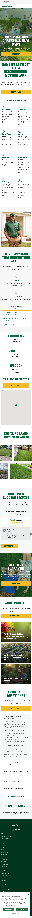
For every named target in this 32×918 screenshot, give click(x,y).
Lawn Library (4, 875)
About (3, 833)
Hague (8, 812)
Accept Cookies (8, 909)
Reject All (21, 909)
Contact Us (3, 891)
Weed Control (4, 852)
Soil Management (5, 864)
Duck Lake (4, 812)
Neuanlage (19, 812)
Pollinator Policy (5, 878)
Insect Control (4, 854)
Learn (3, 870)
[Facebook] (19, 830)
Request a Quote (5, 887)
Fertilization (3, 850)
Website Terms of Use (15, 902)
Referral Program (5, 838)
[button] (1, 534)
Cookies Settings (15, 913)
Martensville (14, 812)
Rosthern (28, 812)
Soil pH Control (4, 862)
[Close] (28, 894)
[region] (15, 905)
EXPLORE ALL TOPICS (15, 796)
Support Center (4, 880)
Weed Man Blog (5, 873)
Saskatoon (13, 813)
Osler (24, 812)
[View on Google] (4, 530)
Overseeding (4, 859)
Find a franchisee (5, 843)
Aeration (3, 857)
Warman (19, 813)
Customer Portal (5, 889)
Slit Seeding (4, 866)
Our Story (3, 841)
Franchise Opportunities (7, 836)
